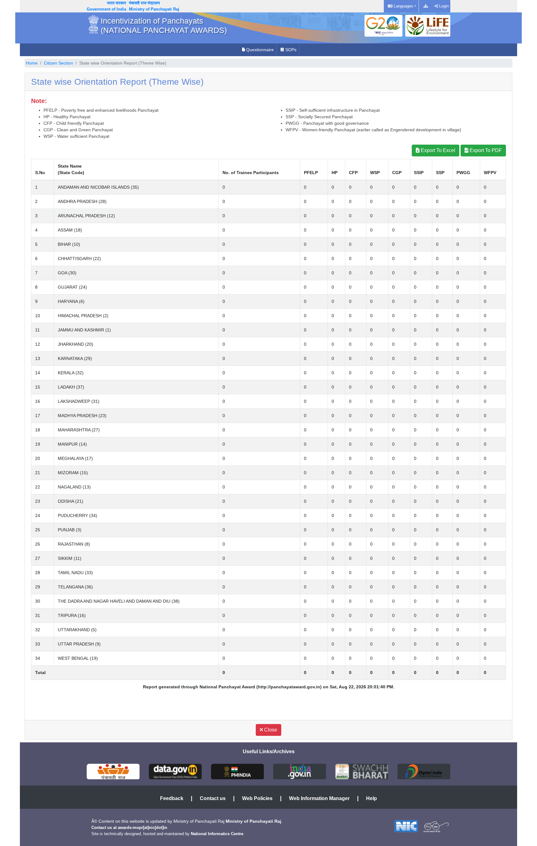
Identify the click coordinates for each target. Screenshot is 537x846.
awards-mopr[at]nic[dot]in (142, 827)
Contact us (213, 798)
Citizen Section (58, 63)
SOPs (290, 49)
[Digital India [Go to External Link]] (424, 771)
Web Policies (257, 798)
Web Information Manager (319, 798)
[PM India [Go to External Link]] (237, 771)
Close (270, 729)
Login (443, 6)
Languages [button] (402, 6)
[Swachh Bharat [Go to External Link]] (361, 771)
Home (32, 63)
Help (371, 798)
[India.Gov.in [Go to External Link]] (299, 771)
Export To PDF (485, 150)
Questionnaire (259, 49)
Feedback (171, 798)
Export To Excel (437, 150)
